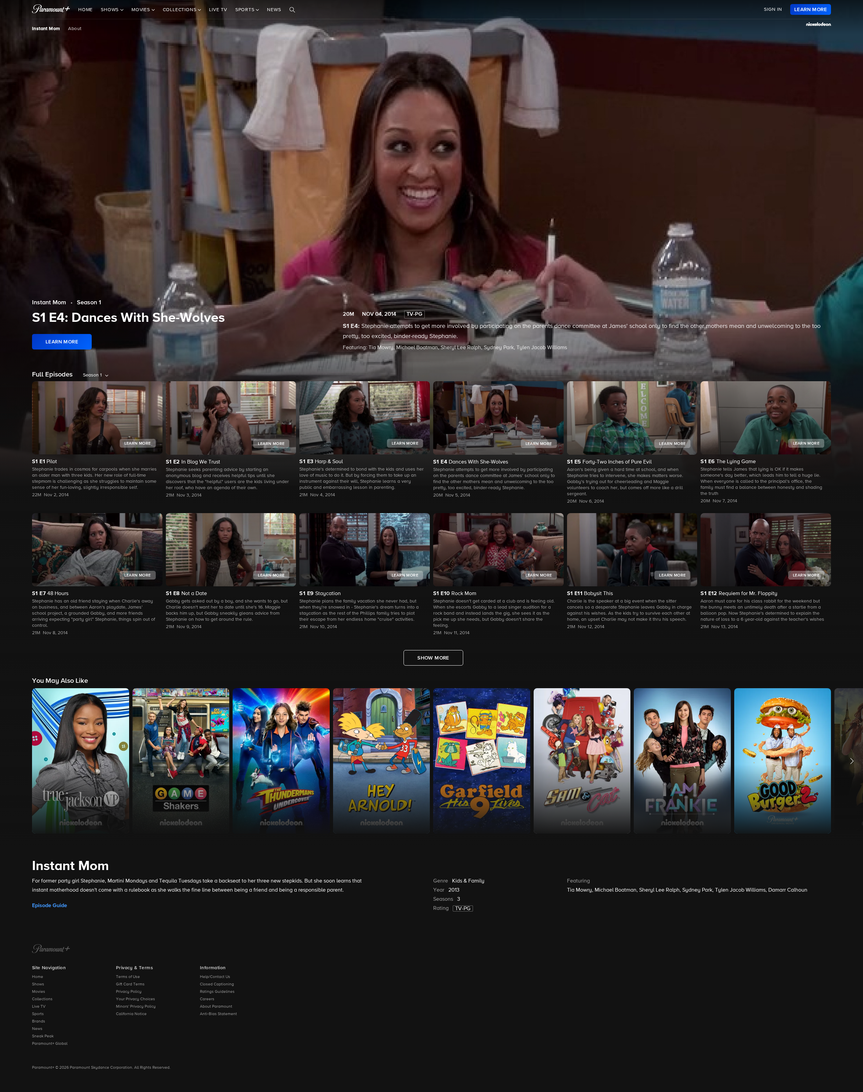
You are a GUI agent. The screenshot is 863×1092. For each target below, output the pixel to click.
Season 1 (89, 303)
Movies (38, 992)
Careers (207, 999)
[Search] (292, 10)
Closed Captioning (217, 984)
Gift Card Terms (130, 984)
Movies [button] (141, 9)
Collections (42, 999)
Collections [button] (180, 9)
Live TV (218, 9)
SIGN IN (773, 9)
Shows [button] (110, 9)
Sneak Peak (43, 1036)
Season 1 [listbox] (92, 375)
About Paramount (216, 1007)
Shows (38, 984)
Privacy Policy (129, 992)
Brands (38, 1021)
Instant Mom (46, 28)
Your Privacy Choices (135, 999)
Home (85, 9)
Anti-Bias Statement (218, 1014)
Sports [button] (245, 9)
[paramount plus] (51, 9)
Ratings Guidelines (217, 992)
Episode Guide (49, 905)
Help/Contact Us (215, 977)
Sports (38, 1014)
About (74, 28)
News (274, 9)
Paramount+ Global (49, 1044)
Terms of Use (128, 977)
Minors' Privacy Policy (136, 1007)
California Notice (131, 1014)
